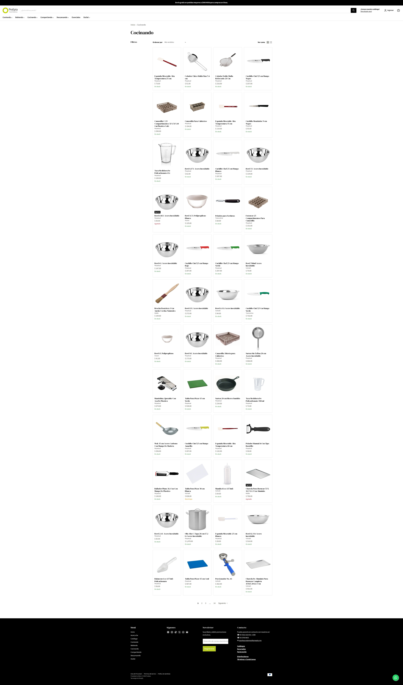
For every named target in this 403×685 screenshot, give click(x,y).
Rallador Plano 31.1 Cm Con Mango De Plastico (166, 489)
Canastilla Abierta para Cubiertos (225, 354)
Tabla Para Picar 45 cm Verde (195, 399)
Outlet (86, 17)
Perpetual (157, 81)
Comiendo (7, 17)
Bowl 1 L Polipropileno (163, 353)
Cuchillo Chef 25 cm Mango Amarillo (196, 444)
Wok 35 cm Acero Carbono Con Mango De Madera (165, 444)
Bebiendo (19, 17)
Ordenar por (157, 42)
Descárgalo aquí (366, 11)
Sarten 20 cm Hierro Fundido (227, 398)
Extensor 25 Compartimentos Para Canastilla (255, 218)
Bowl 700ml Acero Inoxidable (254, 264)
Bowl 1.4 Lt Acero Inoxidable (227, 308)
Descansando (62, 17)
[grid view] (267, 42)
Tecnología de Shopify (137, 678)
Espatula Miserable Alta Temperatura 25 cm (164, 77)
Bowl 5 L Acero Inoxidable (257, 168)
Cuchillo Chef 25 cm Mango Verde (227, 264)
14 (214, 603)
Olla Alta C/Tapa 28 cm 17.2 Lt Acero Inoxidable (196, 535)
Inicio (133, 25)
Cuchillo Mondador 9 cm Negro (256, 122)
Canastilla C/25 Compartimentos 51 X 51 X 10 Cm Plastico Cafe (166, 123)
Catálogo (134, 639)
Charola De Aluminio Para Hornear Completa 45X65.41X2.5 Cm (257, 581)
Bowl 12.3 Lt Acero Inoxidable (254, 535)
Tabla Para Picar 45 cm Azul (197, 578)
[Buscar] (353, 10)
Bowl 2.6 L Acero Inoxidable (166, 533)
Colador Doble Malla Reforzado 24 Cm (224, 77)
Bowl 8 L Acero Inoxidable (196, 353)
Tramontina (219, 218)
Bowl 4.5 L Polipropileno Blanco (195, 217)
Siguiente (222, 603)
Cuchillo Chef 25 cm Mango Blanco (227, 170)
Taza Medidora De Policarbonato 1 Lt (162, 171)
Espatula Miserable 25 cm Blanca (226, 535)
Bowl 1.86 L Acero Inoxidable (166, 215)
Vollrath (248, 268)
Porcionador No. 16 (223, 578)
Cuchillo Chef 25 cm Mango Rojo (196, 264)
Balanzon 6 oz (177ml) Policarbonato (163, 580)
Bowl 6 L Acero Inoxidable (165, 263)
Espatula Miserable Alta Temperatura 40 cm (225, 444)
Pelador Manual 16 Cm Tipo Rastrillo (257, 444)
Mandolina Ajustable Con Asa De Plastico (165, 399)
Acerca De (134, 635)
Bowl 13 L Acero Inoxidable (196, 308)
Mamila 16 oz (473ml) (224, 488)
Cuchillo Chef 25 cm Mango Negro (257, 77)
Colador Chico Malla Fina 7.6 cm (197, 77)
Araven (187, 220)
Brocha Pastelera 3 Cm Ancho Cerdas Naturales (165, 309)
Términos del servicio (150, 674)
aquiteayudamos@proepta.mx (250, 640)
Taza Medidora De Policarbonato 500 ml (255, 399)
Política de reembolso (164, 674)
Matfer (156, 313)
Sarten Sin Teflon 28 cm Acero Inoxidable (256, 354)
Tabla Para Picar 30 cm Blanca (195, 489)
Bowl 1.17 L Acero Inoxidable (197, 168)
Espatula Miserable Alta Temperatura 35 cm (225, 122)
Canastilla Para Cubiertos (196, 121)
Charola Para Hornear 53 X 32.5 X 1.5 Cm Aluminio (257, 489)
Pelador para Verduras (225, 215)
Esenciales (76, 17)
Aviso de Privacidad (136, 674)
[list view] (270, 42)
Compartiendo (47, 17)
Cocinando (32, 17)
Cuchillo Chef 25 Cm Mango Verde (257, 309)
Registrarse (209, 648)
